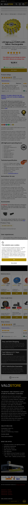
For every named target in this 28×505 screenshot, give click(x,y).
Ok (14, 259)
